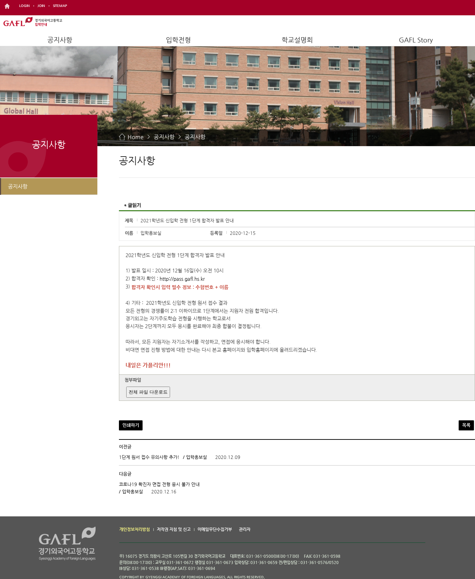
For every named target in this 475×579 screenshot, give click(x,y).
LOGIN (24, 6)
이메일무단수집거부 (215, 529)
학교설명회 (297, 39)
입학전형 (178, 39)
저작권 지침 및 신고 (174, 529)
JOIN (41, 6)
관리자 (244, 529)
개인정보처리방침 (134, 529)
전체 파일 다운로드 (148, 392)
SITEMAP (60, 6)
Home (136, 137)
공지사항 (59, 39)
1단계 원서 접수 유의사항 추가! (149, 457)
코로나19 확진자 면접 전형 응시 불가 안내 (159, 484)
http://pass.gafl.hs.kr (182, 278)
